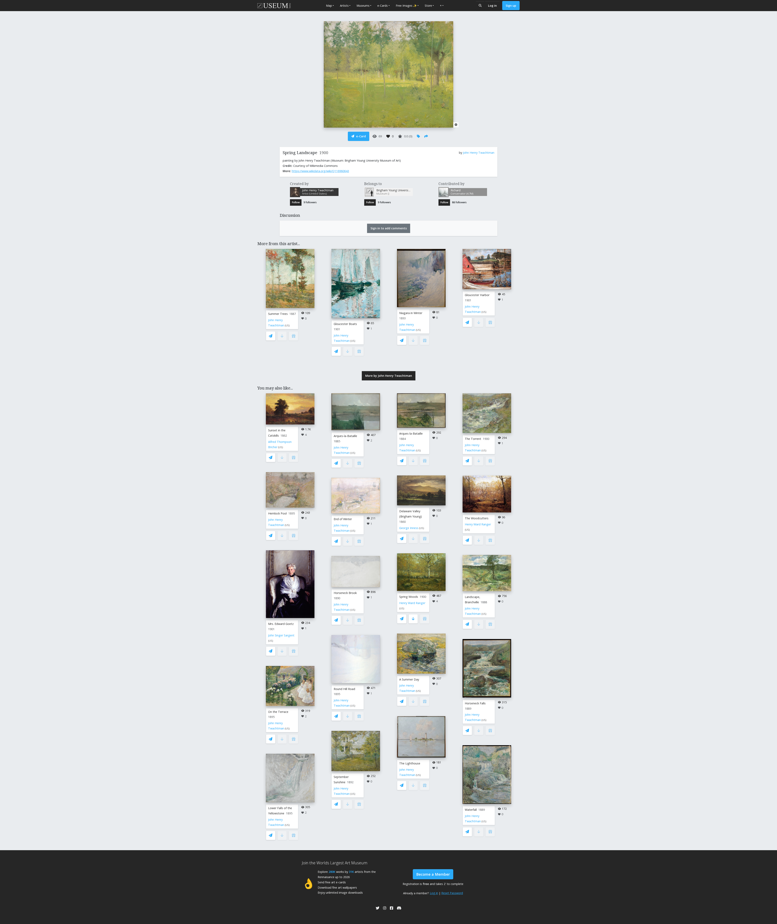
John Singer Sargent (281, 635)
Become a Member (433, 874)
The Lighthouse (409, 763)
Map (329, 5)
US (287, 325)
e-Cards (382, 5)
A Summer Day (409, 679)
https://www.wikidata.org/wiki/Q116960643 (320, 171)
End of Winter (343, 519)
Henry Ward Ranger (412, 603)
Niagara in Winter (410, 313)
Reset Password (452, 893)
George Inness (408, 528)
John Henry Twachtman (478, 153)
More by (388, 376)
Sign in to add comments (388, 228)
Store (428, 5)
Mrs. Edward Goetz (281, 624)
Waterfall (471, 810)
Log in (492, 5)
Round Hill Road (344, 689)
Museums (363, 5)
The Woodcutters (476, 518)
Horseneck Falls (475, 703)
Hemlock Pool (277, 513)
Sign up (511, 5)
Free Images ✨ (406, 5)
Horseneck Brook (345, 593)
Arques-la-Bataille (345, 436)
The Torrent (473, 439)
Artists (344, 5)
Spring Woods (408, 597)
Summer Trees (278, 314)
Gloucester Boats (345, 324)
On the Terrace (278, 712)
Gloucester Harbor (477, 295)
